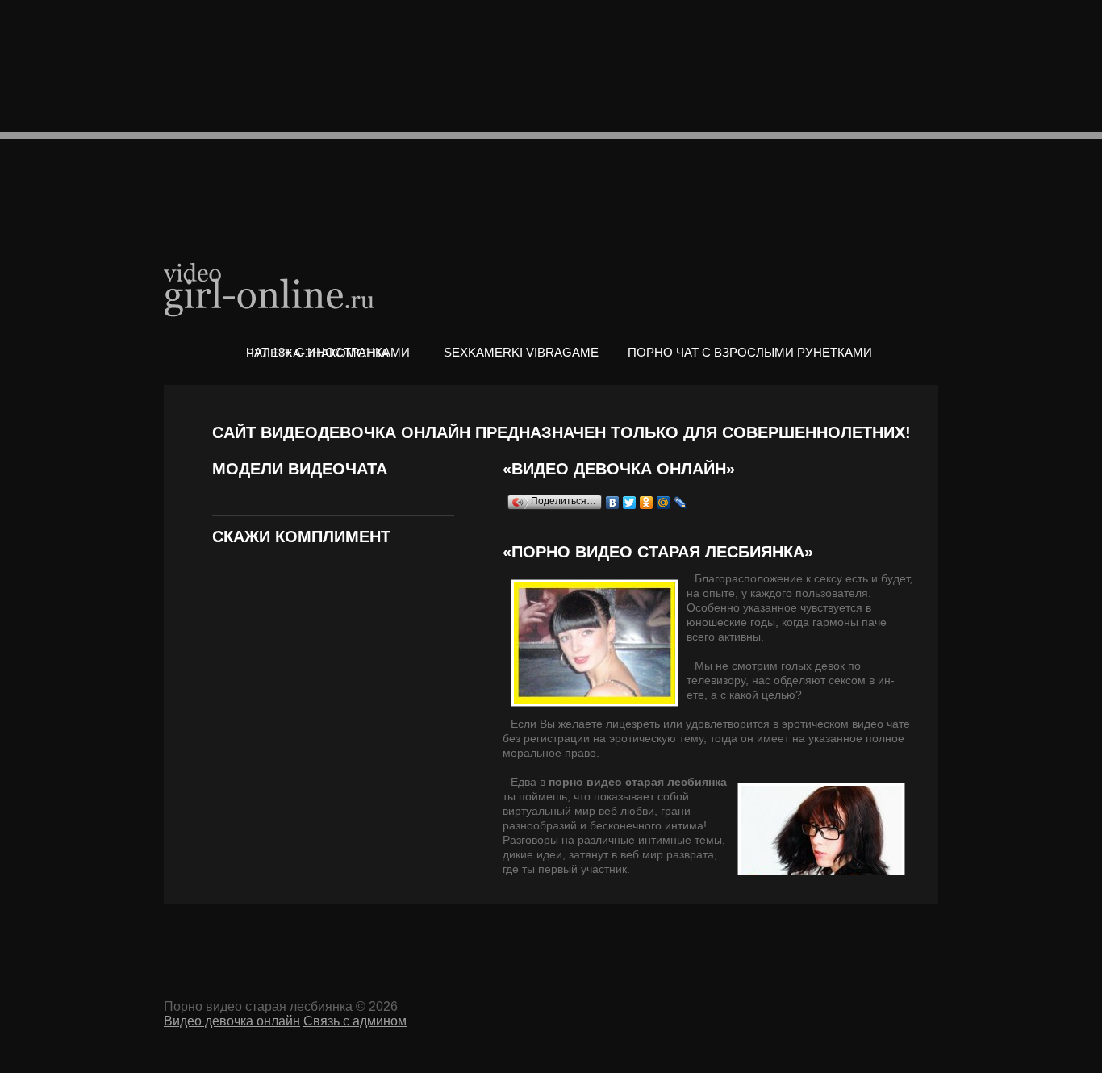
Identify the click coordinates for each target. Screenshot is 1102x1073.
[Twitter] (629, 502)
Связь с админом (355, 1021)
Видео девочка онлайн (270, 288)
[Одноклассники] (646, 502)
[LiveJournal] (680, 502)
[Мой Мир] (663, 502)
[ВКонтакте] (612, 502)
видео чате (881, 723)
